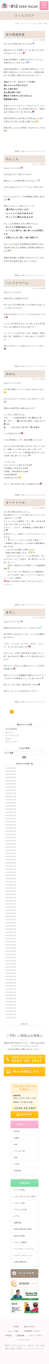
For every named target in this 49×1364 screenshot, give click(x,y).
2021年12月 (11, 942)
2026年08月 (11, 768)
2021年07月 (11, 954)
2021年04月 (11, 964)
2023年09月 (11, 875)
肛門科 (16, 1131)
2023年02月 (11, 898)
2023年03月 (11, 894)
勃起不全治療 (19, 1236)
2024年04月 (11, 856)
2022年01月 (11, 939)
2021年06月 (11, 958)
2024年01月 (11, 866)
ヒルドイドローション (23, 1255)
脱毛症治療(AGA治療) (23, 1229)
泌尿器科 (17, 1171)
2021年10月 (11, 945)
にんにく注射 (19, 1203)
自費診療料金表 (20, 1262)
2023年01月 (11, 901)
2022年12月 (11, 904)
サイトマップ (24, 1340)
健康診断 (17, 1223)
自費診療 (20, 1335)
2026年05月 (11, 778)
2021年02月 (11, 970)
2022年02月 (11, 935)
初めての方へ (29, 1327)
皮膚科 (16, 1138)
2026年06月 (11, 774)
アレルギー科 (19, 1151)
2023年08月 (11, 879)
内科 (16, 1144)
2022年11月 (11, 907)
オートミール (15, 502)
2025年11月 (11, 797)
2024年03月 (11, 860)
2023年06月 (11, 885)
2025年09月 (11, 803)
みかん (11, 373)
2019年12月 (11, 986)
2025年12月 (11, 793)
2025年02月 (11, 825)
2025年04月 (11, 819)
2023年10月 (11, 872)
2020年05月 (11, 973)
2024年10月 (11, 838)
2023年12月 (11, 869)
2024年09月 (11, 841)
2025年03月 (11, 822)
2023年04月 (11, 891)
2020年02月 (11, 980)
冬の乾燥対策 (15, 34)
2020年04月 (11, 976)
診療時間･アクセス (32, 1331)
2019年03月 (11, 1005)
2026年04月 (11, 781)
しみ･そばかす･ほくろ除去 (25, 1196)
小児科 (16, 1164)
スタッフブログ (35, 1335)
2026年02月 (11, 787)
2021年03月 (11, 967)
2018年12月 (11, 1011)
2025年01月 (11, 828)
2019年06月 (11, 995)
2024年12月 (11, 831)
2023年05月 (11, 888)
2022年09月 (11, 913)
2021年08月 (11, 951)
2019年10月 (11, 992)
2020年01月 (11, 983)
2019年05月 (11, 999)
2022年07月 (11, 920)
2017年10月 (11, 1018)
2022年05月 (11, 926)
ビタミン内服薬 (20, 1242)
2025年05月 (11, 815)
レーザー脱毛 (19, 1190)
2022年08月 (11, 917)
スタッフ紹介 (13, 1331)
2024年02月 (11, 863)
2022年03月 (11, 932)
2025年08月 (11, 806)
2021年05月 (11, 961)
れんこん (12, 159)
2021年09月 (11, 948)
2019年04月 (11, 1002)
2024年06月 (11, 850)
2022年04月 (11, 929)
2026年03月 (11, 784)
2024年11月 (11, 834)
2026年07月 (11, 771)
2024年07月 (11, 847)
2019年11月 (11, 989)
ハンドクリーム (17, 283)
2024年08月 (11, 844)
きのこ (11, 612)
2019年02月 (11, 1008)
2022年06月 (11, 923)
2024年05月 (11, 853)
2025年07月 (11, 809)
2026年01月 (11, 790)
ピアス (16, 1216)
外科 (16, 1157)
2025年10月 (11, 800)
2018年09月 (11, 1014)
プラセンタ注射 (20, 1210)
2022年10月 (11, 910)
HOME (16, 1327)
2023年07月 (11, 882)
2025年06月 (11, 812)
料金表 (9, 1335)
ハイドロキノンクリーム (24, 1249)
